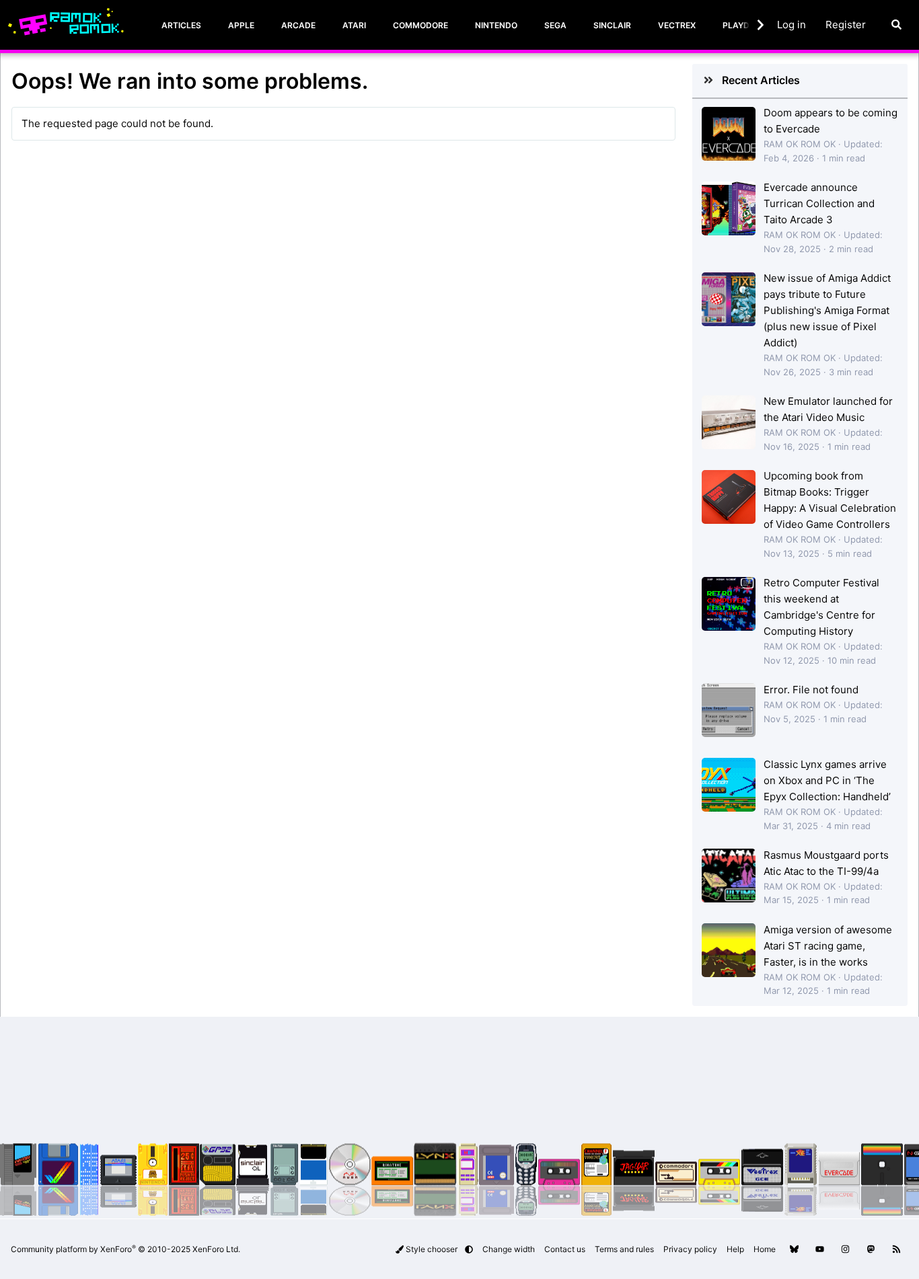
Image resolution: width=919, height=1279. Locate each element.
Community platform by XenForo (125, 1249)
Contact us (564, 1249)
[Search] (896, 24)
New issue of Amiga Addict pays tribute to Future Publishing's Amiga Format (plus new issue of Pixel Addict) (827, 310)
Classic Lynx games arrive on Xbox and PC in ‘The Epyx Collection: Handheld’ (827, 780)
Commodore (420, 25)
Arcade (298, 25)
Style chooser (431, 1249)
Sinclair (612, 25)
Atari (354, 25)
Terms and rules (624, 1249)
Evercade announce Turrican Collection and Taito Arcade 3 (819, 203)
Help (735, 1249)
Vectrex (677, 25)
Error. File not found (811, 689)
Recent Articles (761, 80)
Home (764, 1249)
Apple (241, 25)
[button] (469, 1249)
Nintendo (496, 25)
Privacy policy (690, 1249)
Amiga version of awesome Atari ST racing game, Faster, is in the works (828, 945)
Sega (555, 25)
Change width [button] (508, 1249)
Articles (181, 25)
